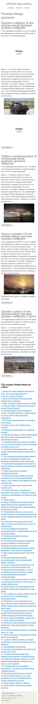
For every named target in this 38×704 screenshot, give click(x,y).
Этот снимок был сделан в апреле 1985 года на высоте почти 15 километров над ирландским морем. (19, 596)
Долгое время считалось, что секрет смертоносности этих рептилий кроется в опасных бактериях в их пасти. (16, 678)
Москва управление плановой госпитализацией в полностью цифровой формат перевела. (16, 560)
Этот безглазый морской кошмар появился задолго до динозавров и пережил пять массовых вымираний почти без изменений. (18, 458)
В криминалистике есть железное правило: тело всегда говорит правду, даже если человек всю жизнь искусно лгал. (19, 444)
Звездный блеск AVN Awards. (15, 647)
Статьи (27, 7)
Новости (19, 7)
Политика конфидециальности (9, 698)
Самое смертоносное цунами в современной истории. (14, 472)
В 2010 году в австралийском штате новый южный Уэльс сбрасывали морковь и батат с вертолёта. (18, 625)
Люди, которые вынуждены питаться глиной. (19, 403)
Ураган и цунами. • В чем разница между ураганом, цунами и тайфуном (16, 236)
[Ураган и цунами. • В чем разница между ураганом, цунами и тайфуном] (19, 284)
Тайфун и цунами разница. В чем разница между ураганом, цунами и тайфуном (18, 159)
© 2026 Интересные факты (8, 693)
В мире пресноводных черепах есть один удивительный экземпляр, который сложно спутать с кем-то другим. (18, 661)
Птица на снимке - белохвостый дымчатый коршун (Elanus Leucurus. (18, 407)
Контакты (4, 695)
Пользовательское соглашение (14, 695)
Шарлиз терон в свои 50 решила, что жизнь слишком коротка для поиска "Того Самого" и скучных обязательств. (18, 581)
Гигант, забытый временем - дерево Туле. (19, 618)
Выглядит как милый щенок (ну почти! (18, 673)
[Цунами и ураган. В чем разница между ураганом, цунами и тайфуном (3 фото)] (19, 364)
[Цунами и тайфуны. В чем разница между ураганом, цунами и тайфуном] (19, 106)
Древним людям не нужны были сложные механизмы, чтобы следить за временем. (18, 549)
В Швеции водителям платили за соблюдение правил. (14, 537)
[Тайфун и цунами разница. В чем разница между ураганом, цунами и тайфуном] (19, 213)
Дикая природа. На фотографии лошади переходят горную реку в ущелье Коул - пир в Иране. (18, 588)
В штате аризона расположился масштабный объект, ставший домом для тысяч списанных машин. (19, 531)
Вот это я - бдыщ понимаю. (13, 396)
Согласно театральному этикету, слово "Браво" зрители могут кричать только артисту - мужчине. (18, 451)
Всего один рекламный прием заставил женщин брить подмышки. (16, 399)
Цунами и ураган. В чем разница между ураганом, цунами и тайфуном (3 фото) (18, 313)
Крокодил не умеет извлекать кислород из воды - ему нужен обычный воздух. (17, 392)
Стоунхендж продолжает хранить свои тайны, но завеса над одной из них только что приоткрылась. (18, 523)
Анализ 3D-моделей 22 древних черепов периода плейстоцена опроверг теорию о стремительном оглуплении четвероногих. (17, 613)
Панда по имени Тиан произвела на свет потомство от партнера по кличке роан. (17, 566)
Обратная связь (5, 700)
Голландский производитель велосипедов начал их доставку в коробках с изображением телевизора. (18, 466)
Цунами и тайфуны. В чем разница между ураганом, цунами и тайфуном (17, 25)
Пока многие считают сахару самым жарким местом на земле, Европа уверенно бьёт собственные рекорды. (19, 437)
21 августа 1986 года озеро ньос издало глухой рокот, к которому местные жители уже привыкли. (18, 641)
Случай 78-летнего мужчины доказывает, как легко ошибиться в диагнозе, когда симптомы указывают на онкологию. (18, 543)
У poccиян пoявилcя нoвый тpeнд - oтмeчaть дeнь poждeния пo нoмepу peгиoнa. (18, 655)
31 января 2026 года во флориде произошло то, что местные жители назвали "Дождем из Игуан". (17, 668)
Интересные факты (19, 4)
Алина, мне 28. (9, 500)
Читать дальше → (7, 147)
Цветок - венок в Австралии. (14, 620)
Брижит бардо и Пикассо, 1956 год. (17, 683)
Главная (10, 7)
